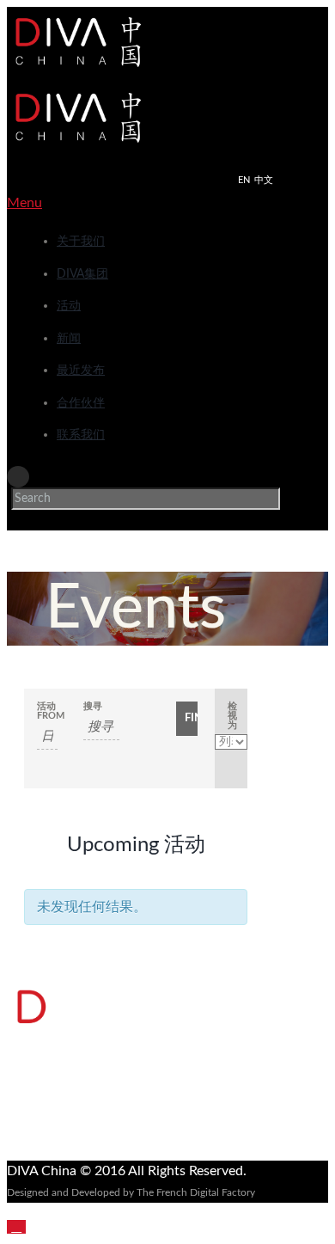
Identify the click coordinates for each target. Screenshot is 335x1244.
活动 (69, 306)
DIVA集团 (82, 274)
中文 (263, 180)
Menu (24, 203)
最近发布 (81, 371)
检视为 (232, 716)
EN (244, 180)
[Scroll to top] (16, 1227)
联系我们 (81, 435)
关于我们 (81, 242)
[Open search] (18, 476)
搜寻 (92, 706)
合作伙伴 (81, 403)
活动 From (47, 711)
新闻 (69, 339)
